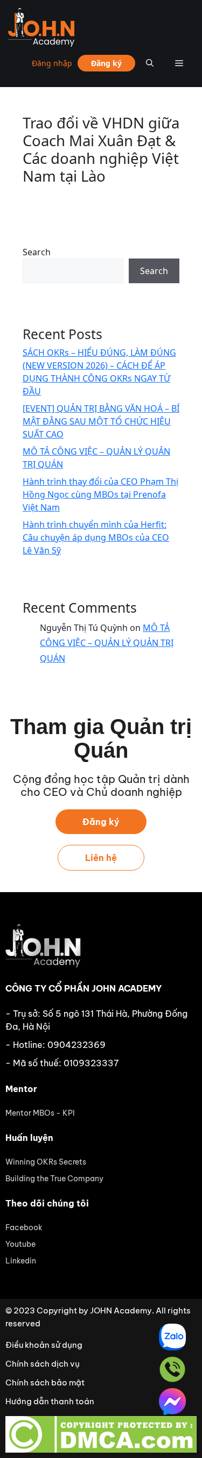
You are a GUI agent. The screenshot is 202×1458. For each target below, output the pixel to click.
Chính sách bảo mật (45, 1382)
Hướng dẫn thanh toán (49, 1401)
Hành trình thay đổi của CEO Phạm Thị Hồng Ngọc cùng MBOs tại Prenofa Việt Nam (100, 494)
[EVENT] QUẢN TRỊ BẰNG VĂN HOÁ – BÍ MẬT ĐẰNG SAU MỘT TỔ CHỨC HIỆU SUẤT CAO (101, 421)
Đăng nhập (52, 63)
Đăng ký (106, 63)
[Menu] (179, 63)
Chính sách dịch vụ (42, 1364)
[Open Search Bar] (149, 63)
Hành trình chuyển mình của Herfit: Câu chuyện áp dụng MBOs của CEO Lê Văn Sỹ (96, 537)
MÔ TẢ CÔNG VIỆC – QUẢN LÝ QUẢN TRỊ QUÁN (106, 643)
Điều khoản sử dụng (43, 1345)
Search (37, 252)
